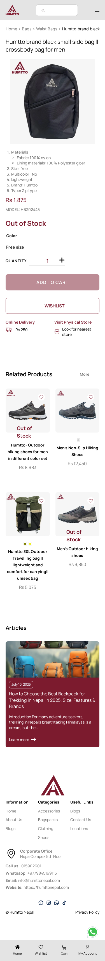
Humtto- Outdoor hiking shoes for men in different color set (28, 451)
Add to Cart (52, 282)
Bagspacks (48, 819)
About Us (14, 819)
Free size (15, 247)
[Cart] (64, 947)
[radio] (78, 440)
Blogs (10, 828)
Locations (79, 828)
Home (11, 28)
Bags (27, 28)
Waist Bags (46, 28)
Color (11, 236)
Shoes (43, 837)
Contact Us (80, 819)
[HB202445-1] (52, 101)
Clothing (45, 828)
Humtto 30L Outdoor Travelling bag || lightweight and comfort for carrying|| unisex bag (27, 565)
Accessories (49, 811)
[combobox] (57, 10)
